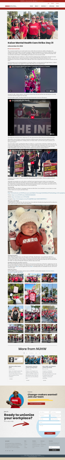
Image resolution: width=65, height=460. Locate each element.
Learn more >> (41, 1)
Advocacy (51, 6)
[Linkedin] (9, 456)
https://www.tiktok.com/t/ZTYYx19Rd (20, 197)
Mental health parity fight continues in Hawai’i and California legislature (49, 367)
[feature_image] (16, 359)
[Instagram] (11, 456)
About (36, 6)
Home (31, 6)
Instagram (10, 272)
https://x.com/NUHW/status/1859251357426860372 (23, 195)
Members (43, 6)
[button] (56, 352)
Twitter (52, 271)
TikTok (21, 272)
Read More (11, 380)
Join (48, 3)
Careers (52, 3)
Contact (57, 3)
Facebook (48, 271)
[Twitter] (7, 456)
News (57, 6)
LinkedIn (15, 272)
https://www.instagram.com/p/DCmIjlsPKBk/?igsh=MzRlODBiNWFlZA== (30, 199)
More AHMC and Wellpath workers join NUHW (15, 367)
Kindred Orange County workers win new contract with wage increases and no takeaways (32, 368)
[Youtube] (12, 456)
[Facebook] (6, 456)
